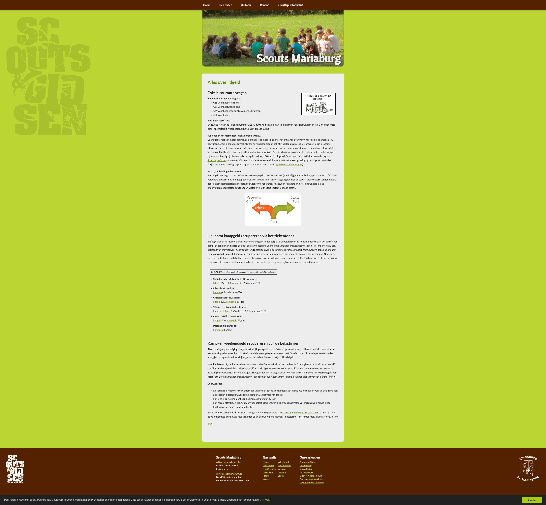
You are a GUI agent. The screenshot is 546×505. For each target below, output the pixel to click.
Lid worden (268, 472)
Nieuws (266, 462)
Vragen (266, 479)
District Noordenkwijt (311, 475)
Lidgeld (217, 320)
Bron (210, 423)
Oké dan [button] (532, 500)
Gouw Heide (306, 468)
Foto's (266, 475)
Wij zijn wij (283, 462)
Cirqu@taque (306, 472)
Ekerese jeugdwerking (311, 479)
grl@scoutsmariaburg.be (228, 462)
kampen (217, 292)
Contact (282, 472)
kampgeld (237, 283)
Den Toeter (268, 465)
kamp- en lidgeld (221, 311)
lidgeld (216, 283)
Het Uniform (269, 468)
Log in (281, 475)
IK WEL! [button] (266, 500)
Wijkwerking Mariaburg (312, 482)
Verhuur (282, 468)
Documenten (284, 465)
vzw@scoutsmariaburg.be (229, 473)
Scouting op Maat (217, 160)
